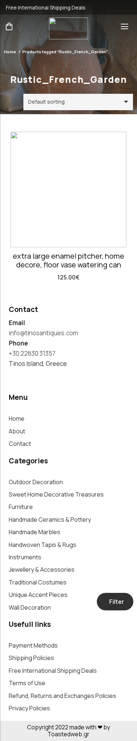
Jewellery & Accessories (42, 570)
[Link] (68, 28)
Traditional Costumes (37, 582)
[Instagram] (12, 377)
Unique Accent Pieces (38, 595)
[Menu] (126, 27)
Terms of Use (27, 683)
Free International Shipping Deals (53, 671)
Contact (20, 444)
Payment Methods (33, 645)
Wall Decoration (30, 607)
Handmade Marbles (34, 532)
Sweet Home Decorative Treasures (56, 494)
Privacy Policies (29, 708)
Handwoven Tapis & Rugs (42, 545)
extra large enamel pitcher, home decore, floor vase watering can (68, 260)
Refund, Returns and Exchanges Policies (62, 696)
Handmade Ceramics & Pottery (50, 520)
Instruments (25, 557)
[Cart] (9, 26)
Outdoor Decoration (36, 482)
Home (10, 51)
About (17, 431)
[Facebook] (26, 376)
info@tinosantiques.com (43, 333)
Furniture (21, 507)
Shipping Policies (31, 658)
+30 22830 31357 (32, 353)
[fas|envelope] (125, 7)
